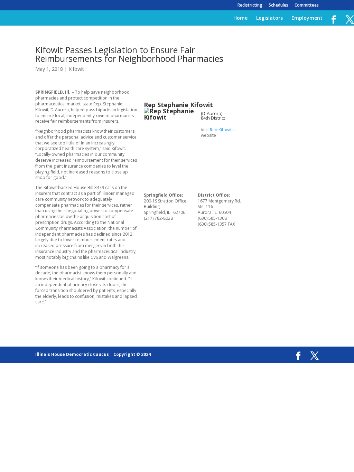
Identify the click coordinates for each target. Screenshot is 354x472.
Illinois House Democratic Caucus (72, 354)
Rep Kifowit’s (222, 130)
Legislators (269, 18)
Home (240, 18)
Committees (307, 5)
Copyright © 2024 (132, 354)
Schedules (278, 5)
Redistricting (249, 5)
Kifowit (76, 69)
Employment (307, 18)
